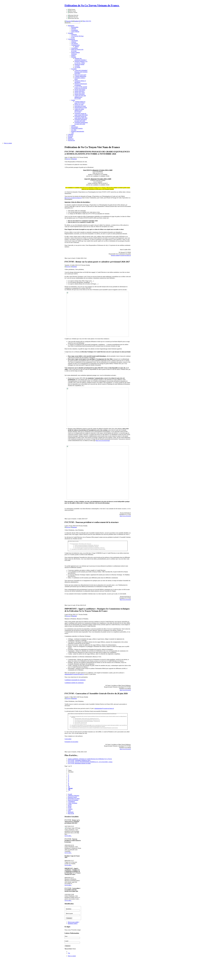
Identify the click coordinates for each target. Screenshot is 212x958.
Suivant (70, 788)
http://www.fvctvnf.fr (125, 516)
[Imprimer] (74, 159)
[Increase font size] (73, 15)
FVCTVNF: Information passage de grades (79, 763)
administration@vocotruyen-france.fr (74, 674)
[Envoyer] (67, 159)
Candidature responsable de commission (75, 680)
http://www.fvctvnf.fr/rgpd (103, 440)
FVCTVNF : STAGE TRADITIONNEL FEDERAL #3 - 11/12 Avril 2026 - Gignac (90, 762)
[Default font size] (73, 17)
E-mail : (67, 941)
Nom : (66, 936)
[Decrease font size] (73, 18)
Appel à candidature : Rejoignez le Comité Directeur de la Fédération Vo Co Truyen (90, 759)
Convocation (68, 739)
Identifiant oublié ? (73, 923)
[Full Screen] (71, 9)
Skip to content (8, 143)
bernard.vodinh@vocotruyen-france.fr (121, 255)
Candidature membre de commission (74, 682)
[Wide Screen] (72, 11)
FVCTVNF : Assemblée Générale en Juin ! (79, 760)
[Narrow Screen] (72, 12)
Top (69, 953)
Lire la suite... (68, 835)
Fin (69, 789)
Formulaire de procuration (71, 741)
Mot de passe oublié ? (73, 922)
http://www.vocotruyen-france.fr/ (73, 197)
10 (69, 787)
